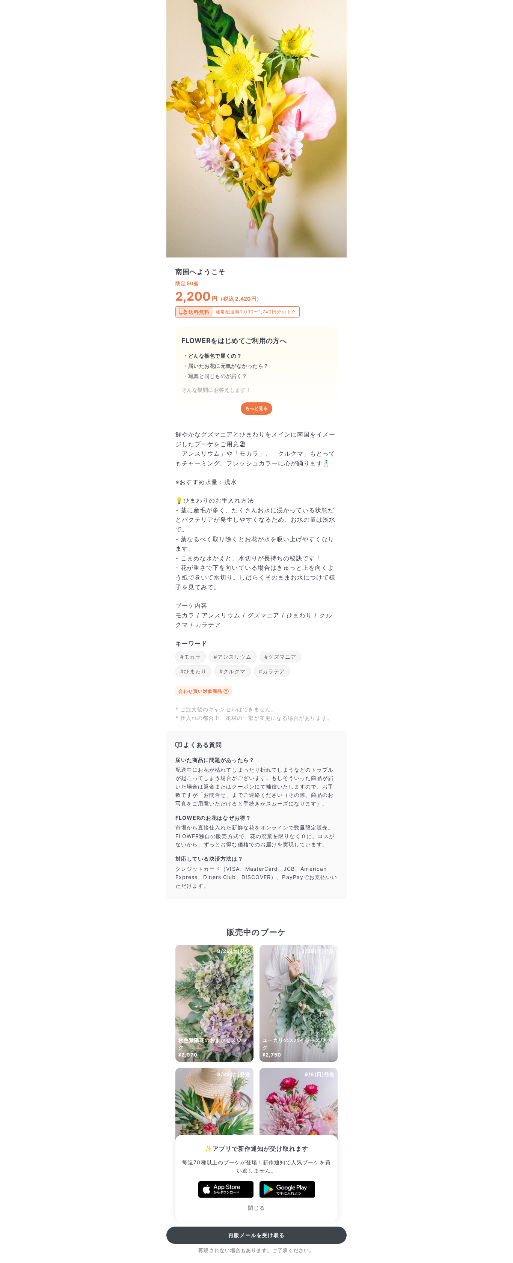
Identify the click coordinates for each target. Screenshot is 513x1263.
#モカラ (190, 656)
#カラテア (272, 671)
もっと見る (256, 408)
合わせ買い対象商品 (200, 691)
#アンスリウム (232, 656)
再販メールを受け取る (256, 1235)
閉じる (256, 1207)
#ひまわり (193, 671)
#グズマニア (280, 656)
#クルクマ (232, 671)
